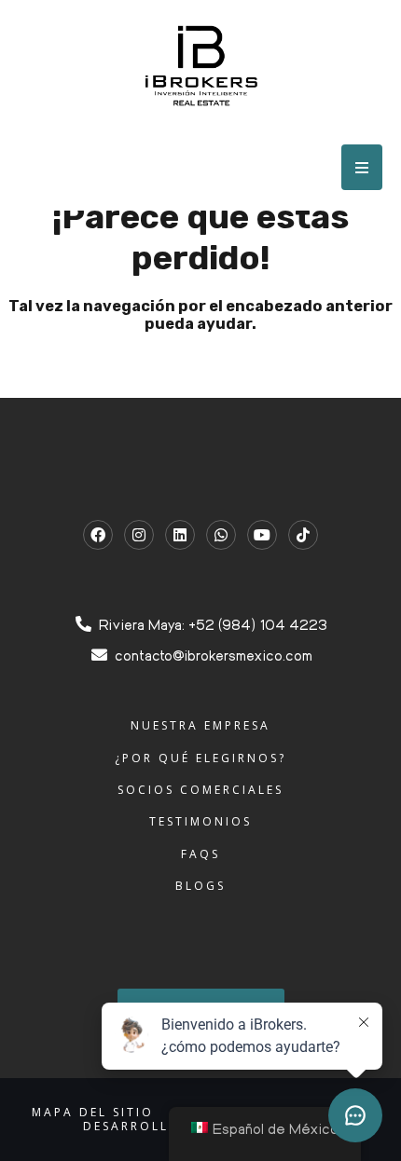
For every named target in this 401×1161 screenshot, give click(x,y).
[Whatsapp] (221, 535)
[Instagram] (139, 535)
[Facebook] (98, 535)
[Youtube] (262, 535)
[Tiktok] (303, 535)
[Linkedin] (180, 535)
